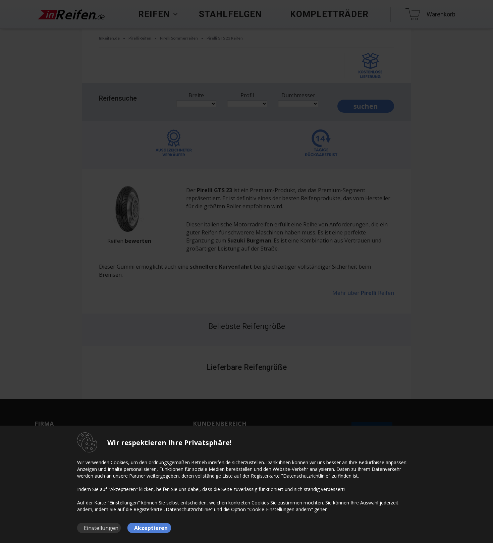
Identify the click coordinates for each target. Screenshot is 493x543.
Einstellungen (101, 528)
